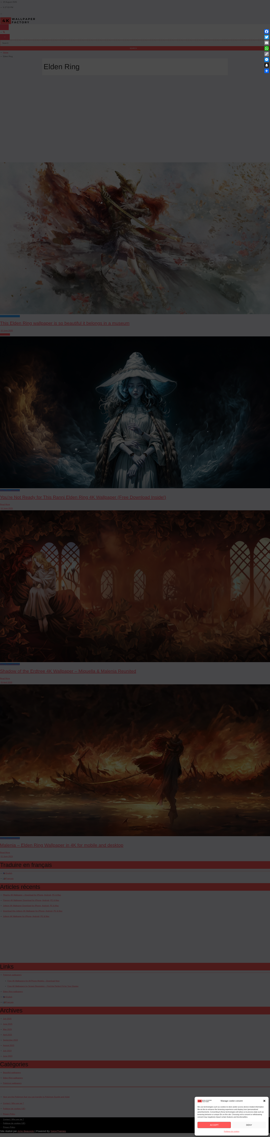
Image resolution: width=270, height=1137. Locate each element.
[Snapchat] (266, 65)
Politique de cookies (231, 1132)
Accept (214, 1125)
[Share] (266, 71)
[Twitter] (266, 37)
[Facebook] (266, 31)
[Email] (266, 43)
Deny (249, 1125)
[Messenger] (266, 59)
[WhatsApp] (266, 48)
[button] (264, 1100)
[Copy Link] (266, 54)
